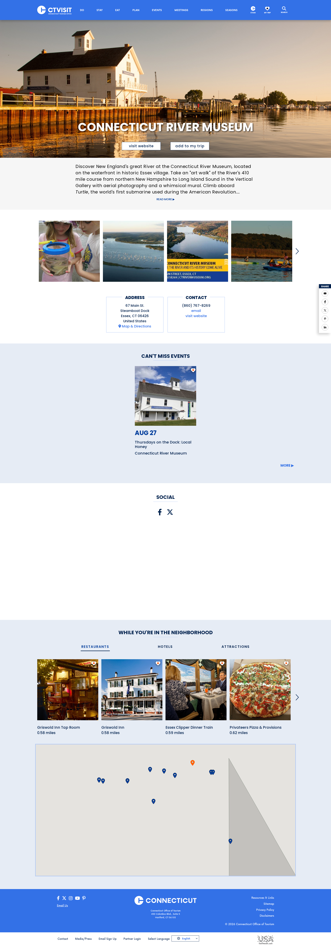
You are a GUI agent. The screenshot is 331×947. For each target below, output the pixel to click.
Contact (63, 938)
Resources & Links (262, 897)
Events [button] (157, 10)
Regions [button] (207, 10)
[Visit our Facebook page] (160, 512)
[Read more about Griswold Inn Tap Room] (67, 691)
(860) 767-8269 (196, 305)
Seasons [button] (231, 10)
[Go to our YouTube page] (77, 898)
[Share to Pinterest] (325, 319)
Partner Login (132, 938)
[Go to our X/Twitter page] (64, 898)
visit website (141, 145)
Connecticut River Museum (161, 453)
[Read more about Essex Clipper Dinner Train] (196, 691)
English (185, 938)
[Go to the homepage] (54, 9)
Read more (164, 199)
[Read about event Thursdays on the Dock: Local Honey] (165, 396)
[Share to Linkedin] (325, 327)
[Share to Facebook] (325, 302)
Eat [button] (117, 10)
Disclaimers (267, 915)
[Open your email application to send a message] (325, 293)
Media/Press (83, 938)
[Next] (297, 251)
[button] (175, 775)
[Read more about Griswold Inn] (131, 691)
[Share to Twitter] (325, 310)
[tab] (95, 647)
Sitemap (269, 903)
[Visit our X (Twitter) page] (170, 512)
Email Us (62, 905)
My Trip (267, 12)
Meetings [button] (181, 10)
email (196, 310)
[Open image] (69, 251)
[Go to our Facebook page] (58, 898)
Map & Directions (136, 326)
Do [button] (82, 10)
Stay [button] (100, 10)
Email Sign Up (108, 938)
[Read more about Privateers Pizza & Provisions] (260, 691)
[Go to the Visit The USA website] (265, 939)
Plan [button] (135, 10)
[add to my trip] (193, 372)
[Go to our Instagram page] (71, 898)
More (285, 465)
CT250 (253, 12)
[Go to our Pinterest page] (84, 898)
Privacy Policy (265, 910)
